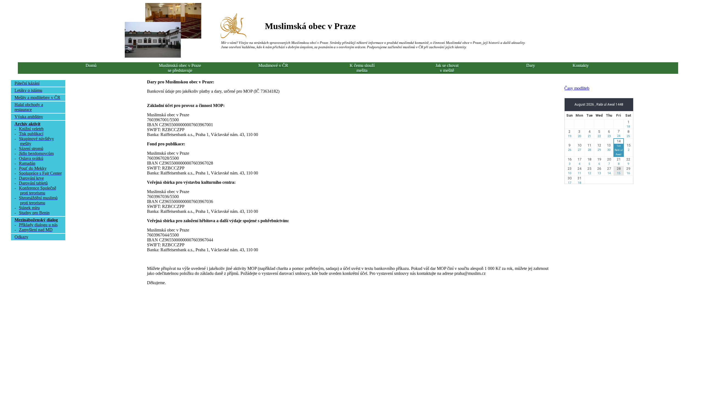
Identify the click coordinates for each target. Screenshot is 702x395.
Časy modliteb (576, 88)
